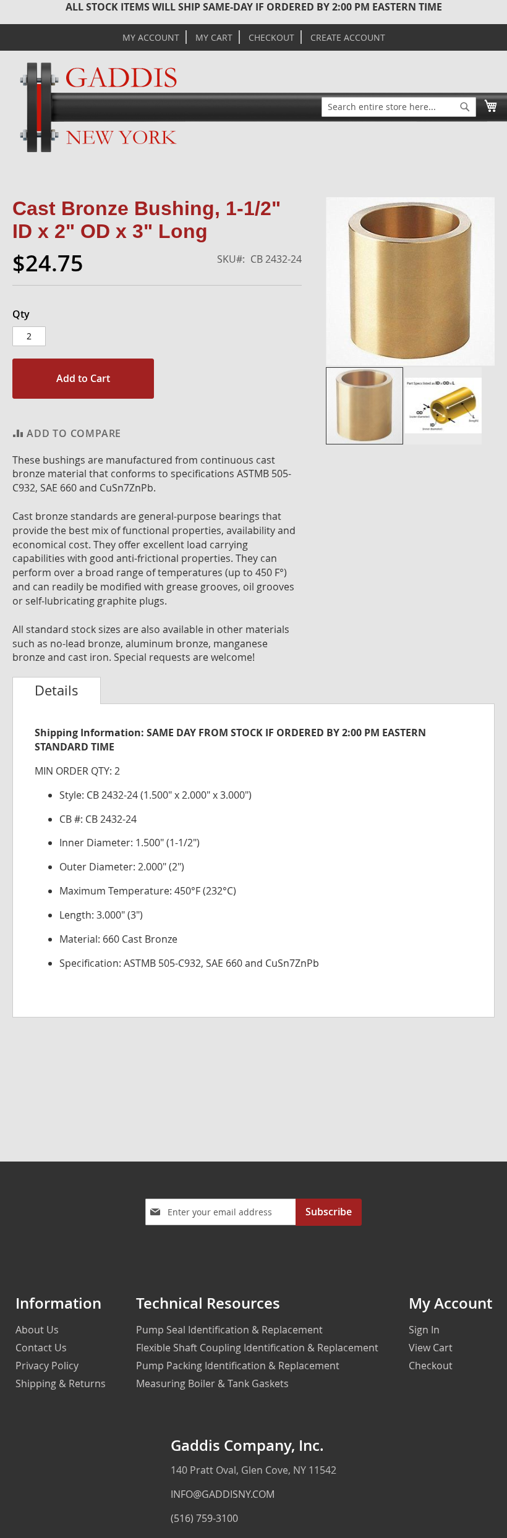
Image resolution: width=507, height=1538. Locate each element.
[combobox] (399, 107)
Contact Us (41, 1347)
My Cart (213, 37)
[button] (443, 406)
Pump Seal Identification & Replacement (229, 1329)
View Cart (431, 1347)
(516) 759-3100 (204, 1518)
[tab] (56, 690)
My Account (150, 37)
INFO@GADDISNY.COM (223, 1494)
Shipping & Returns (60, 1383)
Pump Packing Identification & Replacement (237, 1365)
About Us (37, 1329)
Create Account (347, 37)
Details (57, 690)
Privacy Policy (47, 1365)
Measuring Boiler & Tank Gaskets (212, 1383)
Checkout (271, 37)
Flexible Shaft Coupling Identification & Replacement (257, 1347)
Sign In (424, 1329)
